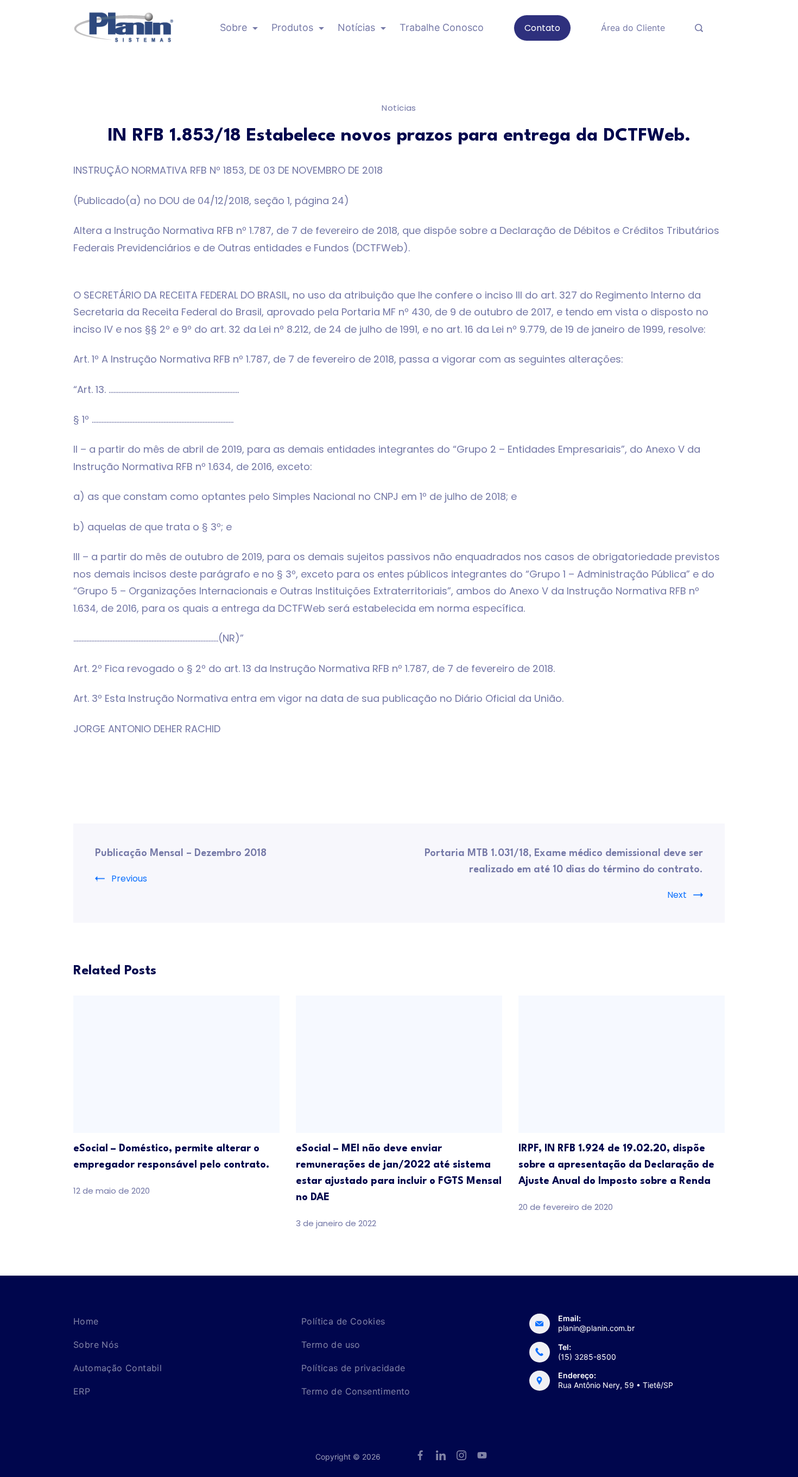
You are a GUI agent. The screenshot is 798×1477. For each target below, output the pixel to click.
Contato (542, 28)
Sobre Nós (96, 1344)
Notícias (356, 27)
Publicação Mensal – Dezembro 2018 (181, 853)
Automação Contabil (117, 1367)
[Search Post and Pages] (699, 28)
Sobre (233, 27)
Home (86, 1321)
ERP (81, 1391)
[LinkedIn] (441, 1455)
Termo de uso (330, 1344)
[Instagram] (461, 1455)
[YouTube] (482, 1455)
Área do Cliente (633, 27)
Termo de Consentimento (355, 1391)
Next (677, 895)
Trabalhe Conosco (442, 27)
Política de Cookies (343, 1321)
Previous (129, 878)
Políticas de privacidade (353, 1367)
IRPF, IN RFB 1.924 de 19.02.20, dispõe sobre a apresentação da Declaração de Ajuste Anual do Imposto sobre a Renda (616, 1165)
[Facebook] (420, 1455)
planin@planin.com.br (596, 1328)
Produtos (292, 27)
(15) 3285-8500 (587, 1356)
